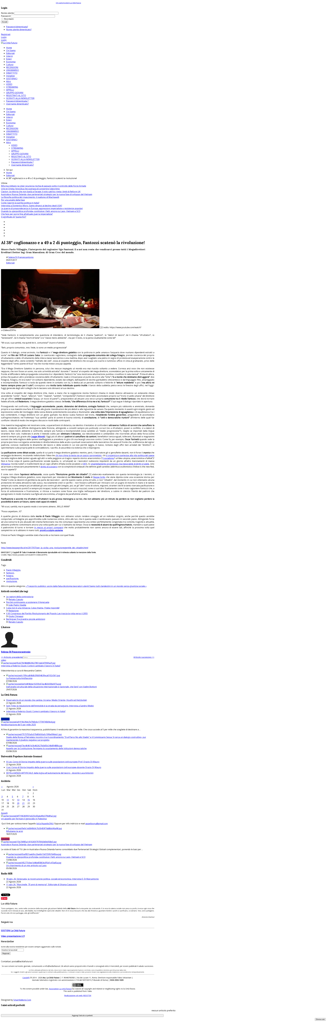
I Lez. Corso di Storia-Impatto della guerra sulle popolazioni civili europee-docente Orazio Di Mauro (53, 767)
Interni (9, 117)
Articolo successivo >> (143, 657)
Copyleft (26, 977)
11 (8, 800)
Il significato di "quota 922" (13, 216)
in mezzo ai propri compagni (48, 527)
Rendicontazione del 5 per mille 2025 (18, 724)
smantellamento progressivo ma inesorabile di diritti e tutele (120, 463)
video (3, 660)
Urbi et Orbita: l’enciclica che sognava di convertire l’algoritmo (30, 188)
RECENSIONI (12, 128)
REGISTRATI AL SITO (21, 156)
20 (18, 803)
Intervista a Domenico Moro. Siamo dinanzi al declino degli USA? (31, 205)
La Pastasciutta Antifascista (19, 678)
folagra (9, 575)
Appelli (4, 813)
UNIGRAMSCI (12, 131)
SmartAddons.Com (22, 999)
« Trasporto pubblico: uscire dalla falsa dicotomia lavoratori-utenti (57, 586)
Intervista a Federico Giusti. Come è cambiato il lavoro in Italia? (30, 665)
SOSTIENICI (11, 139)
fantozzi (10, 572)
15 (28, 800)
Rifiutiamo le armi (14, 831)
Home (9, 108)
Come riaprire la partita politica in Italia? (20, 202)
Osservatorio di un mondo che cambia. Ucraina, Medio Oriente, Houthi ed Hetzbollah (46, 700)
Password (5, 16)
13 (18, 800)
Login (4, 37)
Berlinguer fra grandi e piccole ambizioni (25, 619)
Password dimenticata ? (22, 162)
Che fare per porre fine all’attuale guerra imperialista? (27, 214)
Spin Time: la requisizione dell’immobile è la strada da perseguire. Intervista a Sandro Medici (50, 705)
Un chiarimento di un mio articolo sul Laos (26, 865)
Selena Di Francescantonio (21, 257)
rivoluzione (11, 581)
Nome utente (7, 13)
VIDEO (14, 145)
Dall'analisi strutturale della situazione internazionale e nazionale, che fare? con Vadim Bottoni (51, 686)
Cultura (9, 125)
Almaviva (6, 463)
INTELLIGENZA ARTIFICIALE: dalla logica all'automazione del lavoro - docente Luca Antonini (49, 773)
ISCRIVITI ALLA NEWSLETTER (25, 159)
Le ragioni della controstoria (19, 596)
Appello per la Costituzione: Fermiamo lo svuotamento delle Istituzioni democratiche (46, 748)
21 (23, 803)
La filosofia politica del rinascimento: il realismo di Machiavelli (30, 197)
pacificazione (12, 578)
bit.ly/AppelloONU (45, 823)
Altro (8, 142)
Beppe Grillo (99, 477)
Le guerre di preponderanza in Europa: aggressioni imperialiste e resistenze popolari (42, 208)
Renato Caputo (16, 599)
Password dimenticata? (17, 26)
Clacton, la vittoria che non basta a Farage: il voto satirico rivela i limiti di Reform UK (40, 191)
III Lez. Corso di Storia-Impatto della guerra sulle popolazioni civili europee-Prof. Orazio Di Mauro (52, 761)
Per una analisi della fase (13, 200)
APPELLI (15, 151)
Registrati (5, 34)
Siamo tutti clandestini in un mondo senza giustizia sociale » (118, 586)
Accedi (4, 22)
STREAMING (17, 148)
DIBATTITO (11, 134)
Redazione (14, 610)
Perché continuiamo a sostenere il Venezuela (27, 602)
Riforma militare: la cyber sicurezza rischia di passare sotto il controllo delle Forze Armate (43, 186)
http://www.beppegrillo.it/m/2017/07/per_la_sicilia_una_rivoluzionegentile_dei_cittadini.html (44, 547)
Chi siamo (59, 3)
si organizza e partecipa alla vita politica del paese (130, 455)
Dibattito (5, 838)
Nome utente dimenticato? (19, 29)
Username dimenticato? (22, 165)
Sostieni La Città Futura (72, 3)
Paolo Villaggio (13, 570)
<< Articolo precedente (12, 657)
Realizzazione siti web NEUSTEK (77, 995)
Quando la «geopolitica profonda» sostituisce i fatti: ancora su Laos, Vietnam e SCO (40, 211)
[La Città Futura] (9, 42)
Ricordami (9, 19)
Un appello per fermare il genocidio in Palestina (24, 818)
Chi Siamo (11, 111)
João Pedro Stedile (17, 605)
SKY (84, 463)
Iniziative (10, 136)
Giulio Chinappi (16, 616)
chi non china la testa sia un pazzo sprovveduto (78, 455)
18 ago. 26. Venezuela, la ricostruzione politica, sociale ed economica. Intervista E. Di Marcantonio (52, 878)
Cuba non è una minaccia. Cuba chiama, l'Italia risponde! (32, 607)
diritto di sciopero (48, 466)
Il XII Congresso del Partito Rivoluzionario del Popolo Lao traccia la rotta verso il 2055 (47, 613)
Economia (10, 122)
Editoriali (10, 114)
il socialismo (108, 458)
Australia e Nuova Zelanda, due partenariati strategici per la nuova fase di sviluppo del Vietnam (46, 194)
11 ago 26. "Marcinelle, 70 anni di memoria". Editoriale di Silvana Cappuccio (41, 884)
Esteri (9, 120)
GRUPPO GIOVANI (19, 153)
